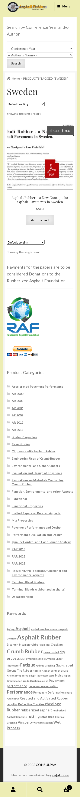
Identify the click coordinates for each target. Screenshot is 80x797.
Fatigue (27, 664)
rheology (53, 704)
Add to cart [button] (40, 220)
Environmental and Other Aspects (36, 465)
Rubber (13, 710)
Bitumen (12, 644)
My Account (13, 790)
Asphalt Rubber (39, 637)
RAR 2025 (18, 563)
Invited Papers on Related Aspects (36, 513)
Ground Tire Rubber (19, 670)
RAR (16, 698)
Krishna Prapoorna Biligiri (21, 675)
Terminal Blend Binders (28, 582)
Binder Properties (24, 437)
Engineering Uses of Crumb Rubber (36, 458)
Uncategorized (22, 596)
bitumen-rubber (29, 644)
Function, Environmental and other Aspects (42, 491)
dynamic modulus (35, 658)
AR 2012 (17, 422)
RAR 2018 (18, 549)
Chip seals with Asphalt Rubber (33, 451)
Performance (20, 691)
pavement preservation (43, 686)
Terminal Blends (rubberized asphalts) (38, 589)
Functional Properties (27, 506)
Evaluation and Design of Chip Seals (37, 473)
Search (40, 790)
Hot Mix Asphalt (41, 670)
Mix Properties (22, 520)
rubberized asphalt (36, 710)
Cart (61, 786)
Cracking (57, 644)
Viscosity (25, 722)
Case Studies (21, 444)
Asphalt (22, 628)
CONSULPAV (46, 765)
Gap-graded (64, 665)
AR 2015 (17, 429)
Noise (59, 675)
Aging (11, 629)
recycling (12, 704)
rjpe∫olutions (59, 775)
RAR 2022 (18, 556)
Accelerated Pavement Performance (37, 386)
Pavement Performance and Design (36, 527)
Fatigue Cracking (45, 665)
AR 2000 (17, 394)
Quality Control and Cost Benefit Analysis (41, 542)
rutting (34, 716)
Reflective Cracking (31, 704)
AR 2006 (17, 408)
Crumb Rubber (25, 651)
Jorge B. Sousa (59, 670)
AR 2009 (17, 415)
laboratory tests (45, 675)
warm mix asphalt (43, 722)
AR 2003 (17, 401)
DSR (22, 658)
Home (16, 78)
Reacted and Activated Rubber (44, 698)
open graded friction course (32, 680)
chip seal (45, 644)
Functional (19, 498)
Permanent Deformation (48, 692)
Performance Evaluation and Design (37, 534)
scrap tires (47, 716)
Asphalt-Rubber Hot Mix (45, 629)
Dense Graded (51, 652)
